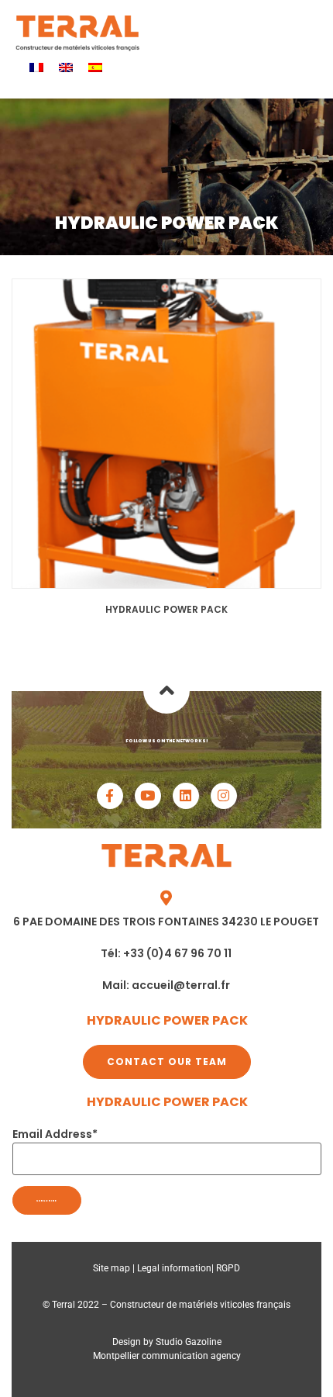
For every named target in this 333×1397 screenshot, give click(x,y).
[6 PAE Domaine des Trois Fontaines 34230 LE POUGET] (166, 898)
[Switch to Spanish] (95, 67)
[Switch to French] (36, 67)
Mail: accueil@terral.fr (166, 985)
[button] (258, 33)
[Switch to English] (66, 67)
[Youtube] (148, 796)
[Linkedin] (186, 796)
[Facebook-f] (110, 796)
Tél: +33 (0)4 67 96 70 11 (166, 953)
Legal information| (176, 1268)
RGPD (228, 1268)
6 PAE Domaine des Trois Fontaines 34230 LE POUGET (166, 921)
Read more (166, 433)
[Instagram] (224, 796)
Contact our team (167, 1061)
